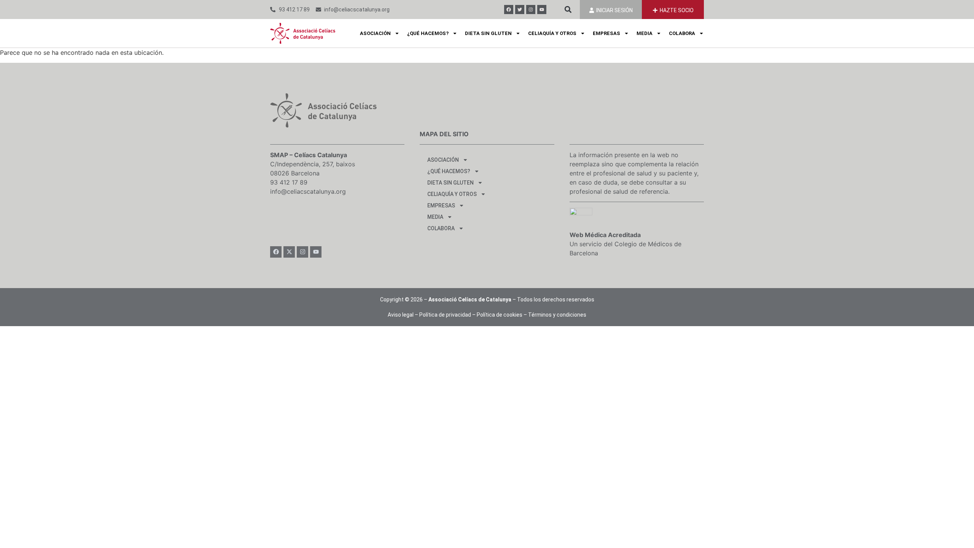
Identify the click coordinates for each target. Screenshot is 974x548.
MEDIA (645, 33)
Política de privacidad (445, 315)
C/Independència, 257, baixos (312, 164)
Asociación (375, 33)
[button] (568, 9)
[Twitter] (519, 9)
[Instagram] (530, 9)
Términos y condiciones (557, 315)
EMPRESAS (606, 33)
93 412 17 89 (288, 182)
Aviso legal (401, 315)
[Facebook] (508, 9)
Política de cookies (499, 315)
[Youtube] (541, 9)
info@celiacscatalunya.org (308, 191)
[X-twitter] (289, 252)
